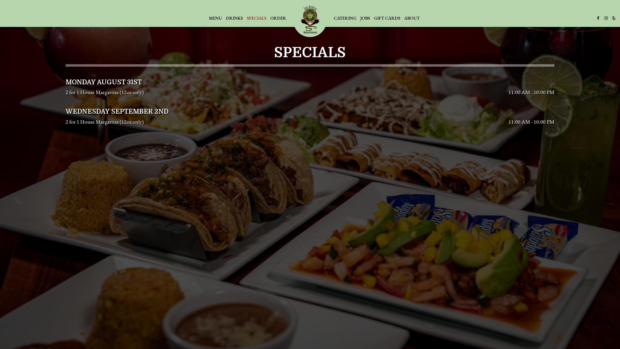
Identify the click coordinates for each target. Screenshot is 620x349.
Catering (345, 18)
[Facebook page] (598, 18)
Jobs (365, 18)
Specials (256, 18)
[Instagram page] (606, 18)
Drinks (234, 18)
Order (278, 18)
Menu (215, 18)
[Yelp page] (614, 18)
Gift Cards (387, 18)
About (412, 18)
